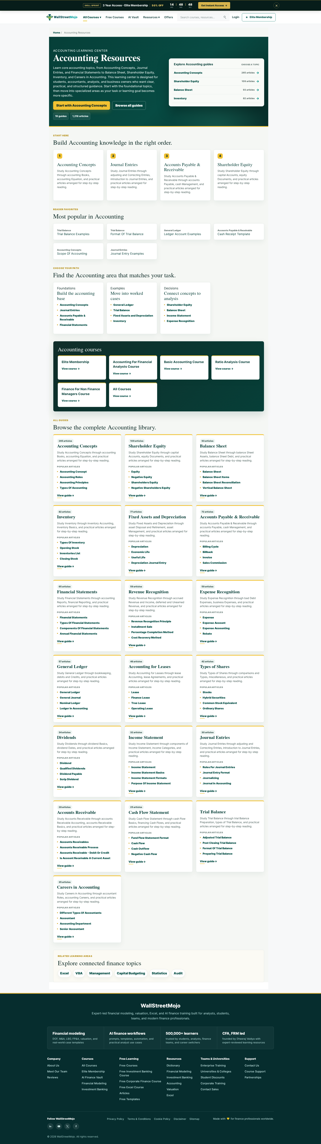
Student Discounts (213, 1077)
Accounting (174, 1083)
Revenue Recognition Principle (151, 621)
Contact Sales (210, 1089)
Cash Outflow (140, 848)
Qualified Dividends (72, 768)
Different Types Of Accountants (80, 912)
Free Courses (115, 17)
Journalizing (211, 777)
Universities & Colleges (216, 1071)
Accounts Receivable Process (79, 847)
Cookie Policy (162, 1118)
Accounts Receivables (74, 841)
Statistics (159, 973)
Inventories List (70, 553)
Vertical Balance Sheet (217, 487)
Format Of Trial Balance (218, 848)
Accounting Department (75, 923)
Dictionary (173, 1065)
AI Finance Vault (92, 1077)
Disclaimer (180, 1118)
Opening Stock (69, 547)
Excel (64, 973)
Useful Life (138, 557)
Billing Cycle (211, 546)
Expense (208, 617)
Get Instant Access (214, 5)
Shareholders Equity (144, 482)
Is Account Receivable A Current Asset (85, 858)
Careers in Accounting (78, 887)
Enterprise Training (213, 1065)
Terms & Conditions (139, 1118)
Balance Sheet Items (216, 477)
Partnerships (253, 1077)
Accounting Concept (73, 471)
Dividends (66, 737)
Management (99, 973)
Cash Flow (138, 843)
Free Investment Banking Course (135, 1073)
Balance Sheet (176, 310)
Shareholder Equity (179, 304)
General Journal (70, 697)
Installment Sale (141, 626)
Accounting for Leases (150, 666)
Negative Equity (141, 477)
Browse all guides (129, 105)
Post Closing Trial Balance (219, 842)
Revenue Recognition (148, 591)
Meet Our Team (57, 1071)
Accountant (67, 918)
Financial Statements (73, 324)
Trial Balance (121, 310)
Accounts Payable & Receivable (230, 516)
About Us (53, 1065)
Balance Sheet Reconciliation (221, 482)
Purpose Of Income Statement (151, 783)
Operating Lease (142, 708)
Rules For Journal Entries (219, 767)
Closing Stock (69, 558)
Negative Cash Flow (144, 854)
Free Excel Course (131, 1087)
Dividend (65, 763)
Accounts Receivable (76, 812)
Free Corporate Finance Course (140, 1081)
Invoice (207, 557)
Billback (208, 551)
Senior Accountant (72, 928)
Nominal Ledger (70, 703)
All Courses (92, 17)
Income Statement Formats (149, 777)
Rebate (207, 633)
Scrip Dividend (69, 779)
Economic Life (140, 551)
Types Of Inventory (72, 542)
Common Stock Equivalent (220, 703)
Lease (135, 692)
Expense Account (214, 622)
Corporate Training (213, 1083)
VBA (79, 973)
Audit (178, 973)
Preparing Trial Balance (218, 853)
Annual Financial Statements (78, 633)
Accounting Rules (71, 477)
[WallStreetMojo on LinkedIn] (50, 1126)
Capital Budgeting (131, 973)
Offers (168, 17)
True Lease (138, 703)
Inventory (119, 320)
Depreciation (139, 546)
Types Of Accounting (73, 487)
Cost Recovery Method (146, 637)
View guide (65, 495)
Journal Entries (70, 310)
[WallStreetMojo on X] (67, 1126)
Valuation (173, 1089)
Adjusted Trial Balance (217, 837)
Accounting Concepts (74, 304)
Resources (151, 17)
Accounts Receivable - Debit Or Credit (84, 852)
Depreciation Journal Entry (148, 562)
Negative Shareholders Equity (150, 487)
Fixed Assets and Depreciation (133, 315)
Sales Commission (215, 562)
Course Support (255, 1071)
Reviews (52, 1077)
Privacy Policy (115, 1118)
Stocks (207, 692)
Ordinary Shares (213, 708)
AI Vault (133, 17)
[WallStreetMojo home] (62, 17)
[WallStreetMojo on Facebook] (76, 1126)
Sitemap (194, 1118)
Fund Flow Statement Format (150, 837)
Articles (124, 1093)
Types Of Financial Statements (80, 622)
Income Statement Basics (147, 772)
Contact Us (252, 1065)
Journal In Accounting (217, 783)
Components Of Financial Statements (84, 628)
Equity (135, 471)
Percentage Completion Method (152, 632)
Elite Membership (258, 17)
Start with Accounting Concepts (81, 105)
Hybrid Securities (214, 697)
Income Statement (179, 315)
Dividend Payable (71, 773)
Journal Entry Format (216, 772)
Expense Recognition (180, 320)
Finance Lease (140, 697)
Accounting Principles (74, 482)
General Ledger (123, 304)
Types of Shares (214, 666)
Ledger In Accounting (74, 708)
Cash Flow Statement (149, 812)
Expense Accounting (216, 628)
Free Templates (129, 1099)
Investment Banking (95, 1089)
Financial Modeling (94, 1083)
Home (56, 32)
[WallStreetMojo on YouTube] (59, 1126)
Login (235, 17)
